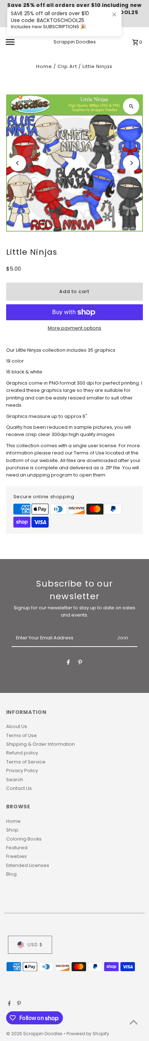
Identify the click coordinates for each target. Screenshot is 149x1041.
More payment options (74, 328)
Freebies (16, 856)
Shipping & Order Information (40, 744)
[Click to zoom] (131, 106)
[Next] (131, 163)
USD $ (35, 944)
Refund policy (22, 753)
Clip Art (67, 66)
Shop (12, 830)
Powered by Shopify (88, 1034)
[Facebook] (68, 663)
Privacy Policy (22, 770)
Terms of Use (21, 735)
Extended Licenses (27, 865)
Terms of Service (26, 762)
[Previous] (18, 163)
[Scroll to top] (133, 1022)
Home (44, 66)
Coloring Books (24, 839)
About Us (16, 726)
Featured (16, 848)
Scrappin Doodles (75, 42)
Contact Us (19, 788)
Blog (11, 874)
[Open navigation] (19, 42)
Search (14, 779)
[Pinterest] (80, 663)
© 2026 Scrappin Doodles (35, 1034)
